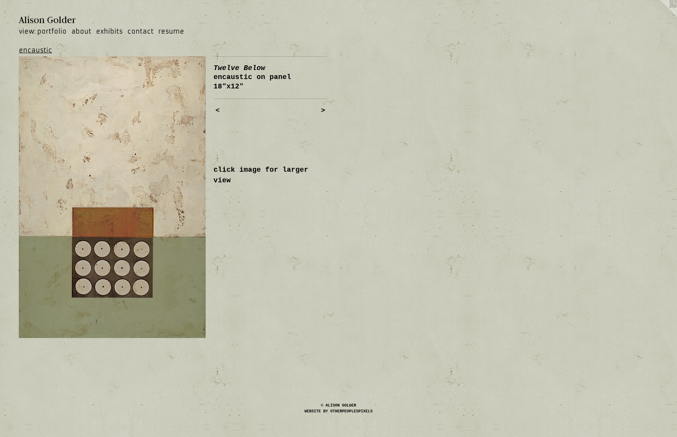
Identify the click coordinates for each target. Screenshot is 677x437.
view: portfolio (43, 31)
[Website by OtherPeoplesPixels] (661, 15)
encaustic (35, 50)
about (81, 31)
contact (140, 31)
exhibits (109, 31)
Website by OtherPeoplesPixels (338, 411)
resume (171, 31)
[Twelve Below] (112, 197)
